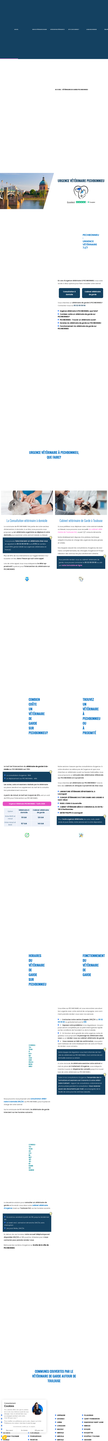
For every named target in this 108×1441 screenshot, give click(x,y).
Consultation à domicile (69, 293)
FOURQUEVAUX (35, 1436)
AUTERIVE (6, 1433)
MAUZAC (60, 1429)
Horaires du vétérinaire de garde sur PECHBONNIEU (80, 323)
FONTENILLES (34, 1433)
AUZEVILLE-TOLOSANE (11, 1436)
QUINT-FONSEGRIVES (92, 1419)
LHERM (59, 1422)
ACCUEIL (58, 90)
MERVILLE (60, 1440)
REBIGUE (87, 1426)
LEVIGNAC (61, 1419)
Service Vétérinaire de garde (39, 29)
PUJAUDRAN (88, 1415)
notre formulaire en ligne (72, 565)
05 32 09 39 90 (80, 305)
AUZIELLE (6, 1440)
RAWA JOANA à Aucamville (71, 803)
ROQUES (87, 1429)
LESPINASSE (61, 1415)
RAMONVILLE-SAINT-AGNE (93, 1422)
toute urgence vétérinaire (72, 819)
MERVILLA (60, 1436)
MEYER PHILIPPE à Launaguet (71, 813)
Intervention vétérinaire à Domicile (57, 29)
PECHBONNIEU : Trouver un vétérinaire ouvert (78, 320)
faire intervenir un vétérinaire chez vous (31, 541)
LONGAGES (61, 1426)
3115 (84, 1022)
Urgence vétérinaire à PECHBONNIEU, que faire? (79, 311)
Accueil (16, 29)
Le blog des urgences (91, 29)
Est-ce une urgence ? (73, 29)
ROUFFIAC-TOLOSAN (91, 1436)
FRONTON (33, 1440)
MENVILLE (60, 1433)
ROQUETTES (88, 1433)
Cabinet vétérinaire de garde (93, 293)
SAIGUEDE (87, 1440)
